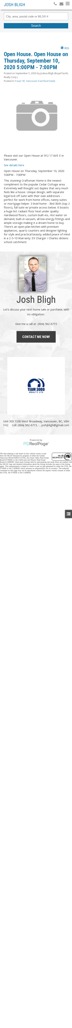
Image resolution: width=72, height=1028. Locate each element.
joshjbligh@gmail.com (55, 425)
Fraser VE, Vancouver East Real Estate (35, 81)
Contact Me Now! (36, 337)
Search (36, 25)
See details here (14, 165)
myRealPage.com (36, 444)
